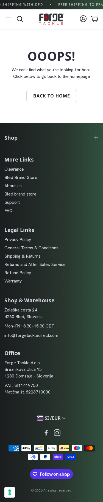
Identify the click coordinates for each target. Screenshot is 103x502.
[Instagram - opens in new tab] (57, 432)
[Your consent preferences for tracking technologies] (9, 492)
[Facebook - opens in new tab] (46, 432)
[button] (8, 19)
